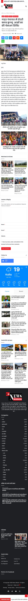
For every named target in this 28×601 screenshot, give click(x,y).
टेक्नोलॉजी (4, 431)
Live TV (16, 561)
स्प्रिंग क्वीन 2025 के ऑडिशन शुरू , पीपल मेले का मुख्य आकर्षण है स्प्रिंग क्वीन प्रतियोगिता (7, 171)
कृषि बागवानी (4, 424)
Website (3, 236)
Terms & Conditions (20, 587)
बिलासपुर (5, 465)
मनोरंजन (3, 441)
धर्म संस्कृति (4, 436)
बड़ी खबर (6, 16)
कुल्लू (14, 13)
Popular (7, 291)
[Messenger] (21, 37)
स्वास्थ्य (10, 16)
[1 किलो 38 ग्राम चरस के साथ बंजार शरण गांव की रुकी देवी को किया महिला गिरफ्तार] (6, 324)
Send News (17, 563)
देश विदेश (4, 433)
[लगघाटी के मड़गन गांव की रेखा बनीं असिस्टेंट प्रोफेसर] (6, 298)
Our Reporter (4, 563)
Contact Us (17, 558)
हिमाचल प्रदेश (9, 13)
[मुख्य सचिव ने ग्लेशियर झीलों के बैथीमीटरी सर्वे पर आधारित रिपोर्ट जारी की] (21, 347)
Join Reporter (4, 561)
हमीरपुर (4, 479)
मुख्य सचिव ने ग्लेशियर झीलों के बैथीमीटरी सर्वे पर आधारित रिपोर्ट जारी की (20, 355)
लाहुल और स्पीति (6, 470)
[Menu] (2, 7)
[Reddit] (17, 37)
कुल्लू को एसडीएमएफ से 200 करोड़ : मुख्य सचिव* (6, 535)
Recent (21, 291)
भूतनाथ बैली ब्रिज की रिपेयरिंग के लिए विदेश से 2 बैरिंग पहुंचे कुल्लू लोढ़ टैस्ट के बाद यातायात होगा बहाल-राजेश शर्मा (18, 315)
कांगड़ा (4, 455)
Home (4, 13)
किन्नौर (4, 458)
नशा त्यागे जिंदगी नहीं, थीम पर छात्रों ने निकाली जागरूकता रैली (7, 187)
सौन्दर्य (3, 445)
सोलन (4, 477)
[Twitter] (6, 37)
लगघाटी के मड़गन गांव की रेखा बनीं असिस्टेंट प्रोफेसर (18, 297)
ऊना (4, 453)
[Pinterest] (14, 37)
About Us (3, 558)
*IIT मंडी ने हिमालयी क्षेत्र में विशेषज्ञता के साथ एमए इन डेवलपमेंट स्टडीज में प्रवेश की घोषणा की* (7, 355)
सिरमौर (4, 474)
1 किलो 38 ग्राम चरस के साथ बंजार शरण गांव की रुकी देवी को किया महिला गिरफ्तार (18, 323)
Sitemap (5, 587)
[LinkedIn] (10, 37)
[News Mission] (8, 6)
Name (3, 224)
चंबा (4, 462)
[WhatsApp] (3, 41)
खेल (3, 429)
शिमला (4, 472)
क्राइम (3, 426)
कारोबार (3, 422)
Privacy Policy (11, 587)
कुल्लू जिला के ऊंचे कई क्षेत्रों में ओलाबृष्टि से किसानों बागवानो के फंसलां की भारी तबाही (20, 171)
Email (3, 230)
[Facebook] (3, 37)
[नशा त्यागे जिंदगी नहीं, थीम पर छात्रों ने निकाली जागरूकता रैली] (7, 180)
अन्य (3, 419)
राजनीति (3, 443)
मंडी (4, 467)
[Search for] (26, 7)
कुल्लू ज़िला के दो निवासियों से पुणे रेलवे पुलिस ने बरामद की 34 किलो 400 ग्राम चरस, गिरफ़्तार (18, 305)
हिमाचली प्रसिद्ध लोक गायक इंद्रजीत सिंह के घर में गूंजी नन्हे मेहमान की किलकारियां (18, 331)
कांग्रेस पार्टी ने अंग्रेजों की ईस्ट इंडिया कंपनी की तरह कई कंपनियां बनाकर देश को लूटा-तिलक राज (21, 188)
